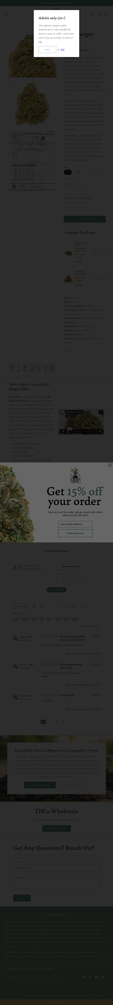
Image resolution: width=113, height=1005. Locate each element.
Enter (47, 49)
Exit (63, 49)
